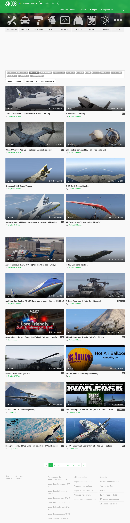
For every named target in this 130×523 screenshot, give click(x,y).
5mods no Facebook (110, 499)
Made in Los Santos (13, 478)
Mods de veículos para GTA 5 (59, 485)
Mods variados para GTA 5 (58, 518)
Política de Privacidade (109, 481)
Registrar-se (108, 9)
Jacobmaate (12, 340)
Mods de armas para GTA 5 (59, 498)
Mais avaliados (39, 81)
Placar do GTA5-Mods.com (85, 499)
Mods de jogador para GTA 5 (58, 508)
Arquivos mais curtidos (83, 486)
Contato (103, 477)
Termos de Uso (106, 486)
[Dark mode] (117, 9)
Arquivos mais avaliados (83, 495)
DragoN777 (12, 412)
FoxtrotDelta (73, 448)
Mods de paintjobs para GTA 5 (57, 492)
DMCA (102, 490)
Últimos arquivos (80, 477)
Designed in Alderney (14, 476)
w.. (70, 376)
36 (68, 465)
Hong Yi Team (13, 448)
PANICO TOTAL (74, 412)
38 (79, 465)
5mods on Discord (109, 503)
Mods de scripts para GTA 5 (59, 502)
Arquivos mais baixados (83, 490)
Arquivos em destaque (83, 481)
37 (74, 465)
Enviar (83, 9)
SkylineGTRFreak (14, 116)
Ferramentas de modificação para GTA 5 (57, 478)
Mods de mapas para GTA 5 (59, 514)
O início (13, 81)
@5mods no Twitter (110, 495)
